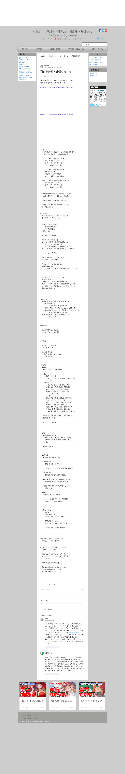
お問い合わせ (26, 716)
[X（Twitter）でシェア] (46, 584)
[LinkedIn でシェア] (50, 584)
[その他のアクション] (83, 67)
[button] (84, 56)
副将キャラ (52, 56)
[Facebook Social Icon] (100, 30)
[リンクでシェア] (55, 584)
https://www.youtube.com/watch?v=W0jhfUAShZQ (56, 114)
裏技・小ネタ (64, 56)
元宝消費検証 (76, 56)
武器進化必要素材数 (24, 75)
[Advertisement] (55, 13)
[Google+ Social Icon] (106, 30)
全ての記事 (42, 56)
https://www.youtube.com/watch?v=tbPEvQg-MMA (56, 87)
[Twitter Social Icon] (103, 30)
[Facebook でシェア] (41, 584)
